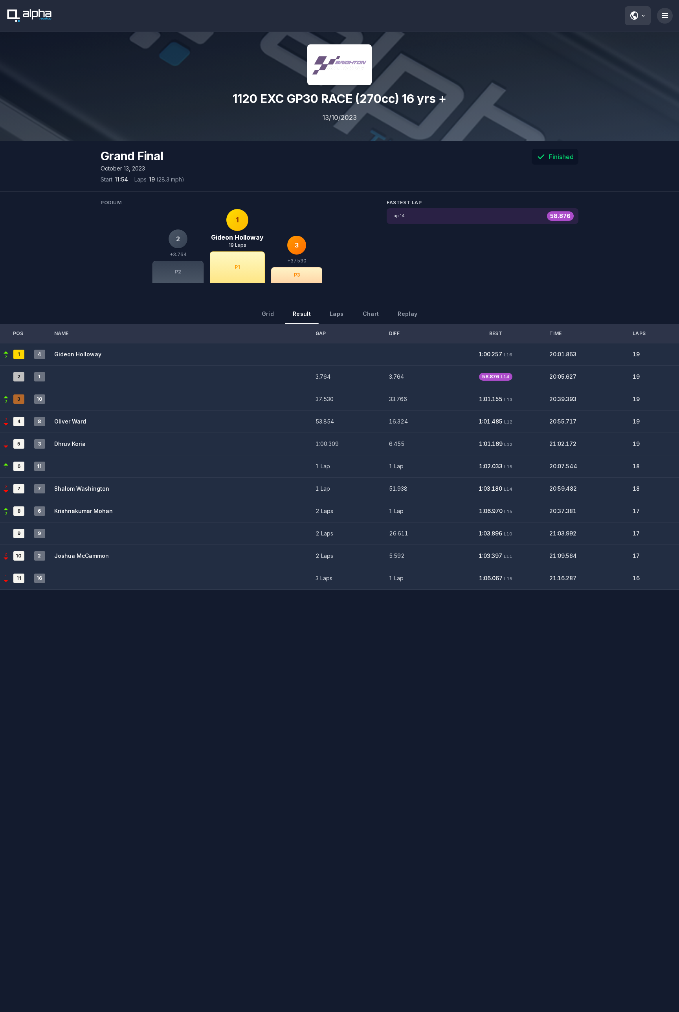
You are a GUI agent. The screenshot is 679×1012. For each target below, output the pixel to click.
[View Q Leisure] (339, 64)
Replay (407, 313)
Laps (336, 313)
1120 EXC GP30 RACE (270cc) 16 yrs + (339, 99)
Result (302, 313)
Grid (268, 313)
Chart (371, 313)
